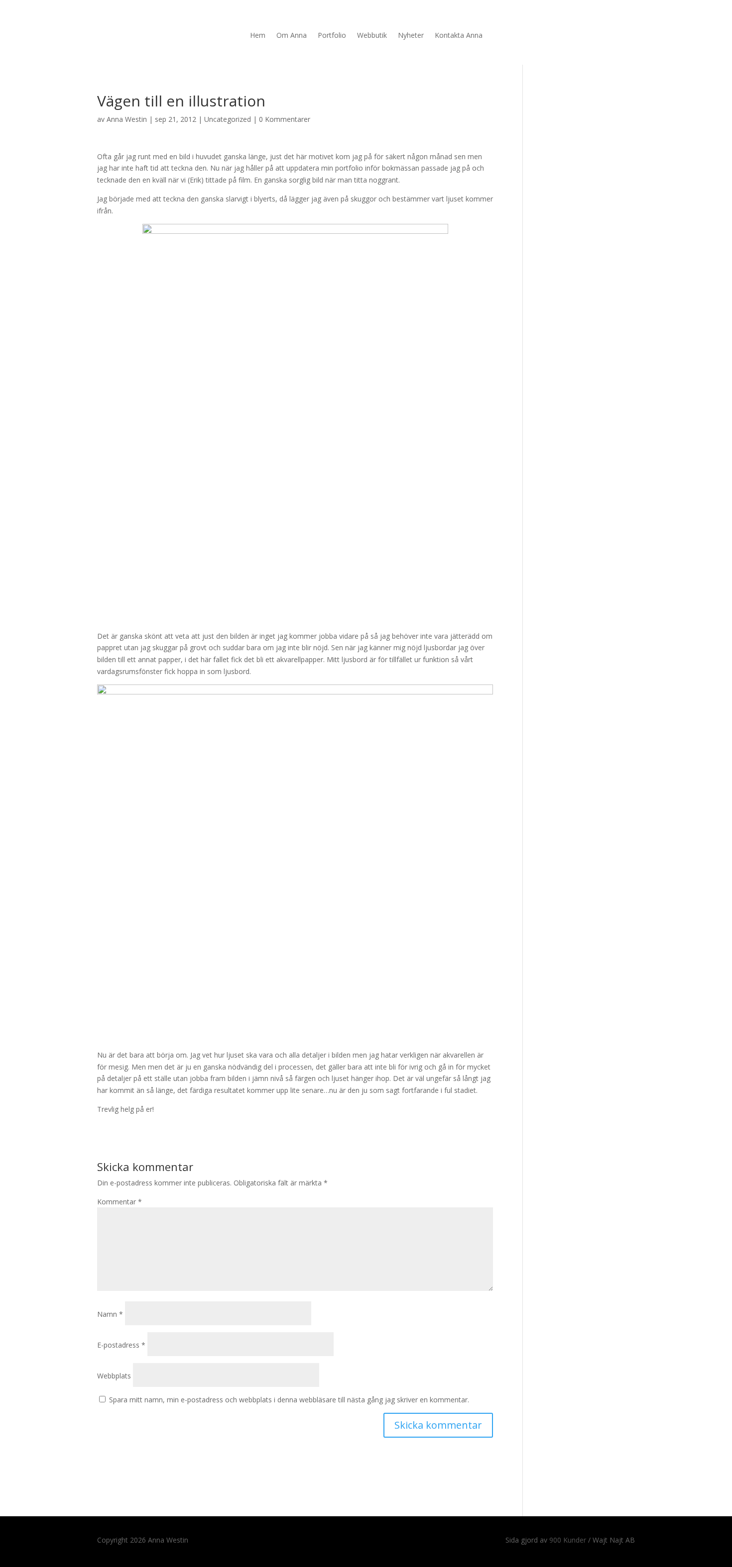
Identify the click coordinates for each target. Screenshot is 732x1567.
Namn (110, 1314)
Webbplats (114, 1375)
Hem (257, 36)
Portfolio (332, 36)
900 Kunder (567, 1540)
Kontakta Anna (459, 36)
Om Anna (291, 36)
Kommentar (119, 1201)
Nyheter (411, 36)
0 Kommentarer (284, 119)
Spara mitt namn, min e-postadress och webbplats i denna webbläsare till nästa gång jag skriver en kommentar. (289, 1399)
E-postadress (121, 1345)
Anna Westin (127, 119)
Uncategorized (227, 119)
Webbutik (372, 36)
